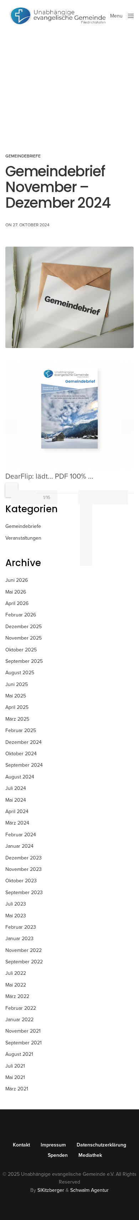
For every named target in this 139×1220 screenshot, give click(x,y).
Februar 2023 (20, 927)
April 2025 (17, 707)
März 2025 (17, 719)
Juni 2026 (16, 580)
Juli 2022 (15, 973)
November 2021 (23, 1031)
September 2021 (23, 1043)
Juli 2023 (15, 904)
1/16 (46, 497)
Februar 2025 (20, 730)
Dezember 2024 (23, 742)
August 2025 (19, 673)
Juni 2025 (16, 684)
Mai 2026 (15, 592)
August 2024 (19, 777)
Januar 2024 (19, 846)
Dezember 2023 (23, 858)
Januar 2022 (19, 1020)
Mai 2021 (15, 1077)
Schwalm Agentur (89, 1190)
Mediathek (90, 1155)
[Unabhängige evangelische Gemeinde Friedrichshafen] (57, 15)
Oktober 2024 (21, 754)
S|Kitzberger (50, 1190)
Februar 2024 (20, 835)
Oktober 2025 (21, 650)
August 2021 (19, 1054)
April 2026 (17, 603)
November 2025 (23, 638)
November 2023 (23, 869)
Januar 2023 (19, 939)
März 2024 (17, 823)
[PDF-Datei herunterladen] (86, 501)
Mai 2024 (15, 800)
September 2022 (24, 962)
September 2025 (24, 661)
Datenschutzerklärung (101, 1145)
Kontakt (21, 1145)
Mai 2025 (15, 696)
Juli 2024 (15, 788)
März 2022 (17, 996)
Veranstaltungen (23, 538)
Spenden (58, 1155)
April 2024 (17, 811)
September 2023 (24, 892)
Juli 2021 (15, 1066)
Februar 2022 (20, 1008)
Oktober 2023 (21, 881)
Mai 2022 (15, 985)
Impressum (53, 1145)
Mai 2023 (15, 916)
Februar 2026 (20, 615)
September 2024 (24, 765)
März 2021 (16, 1089)
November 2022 (23, 950)
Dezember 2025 (23, 627)
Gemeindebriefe (23, 156)
